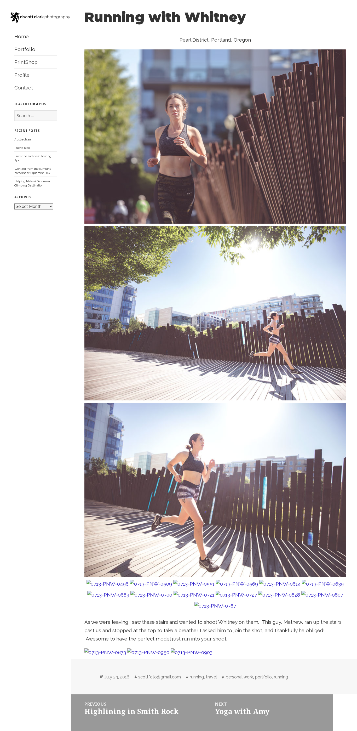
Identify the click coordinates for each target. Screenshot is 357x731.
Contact (23, 87)
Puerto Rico (22, 148)
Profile (22, 75)
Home (21, 36)
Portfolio (24, 49)
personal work (239, 677)
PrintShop (26, 62)
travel (211, 677)
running (197, 677)
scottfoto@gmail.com (159, 677)
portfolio (263, 677)
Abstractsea (22, 139)
